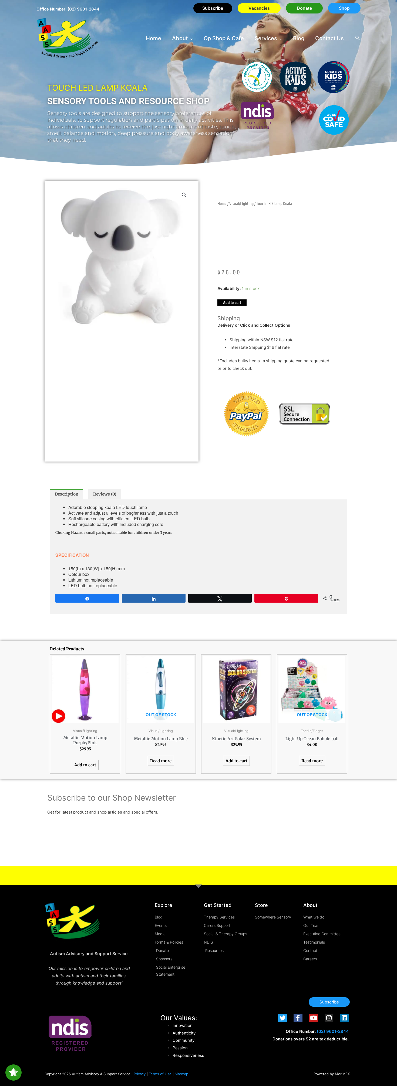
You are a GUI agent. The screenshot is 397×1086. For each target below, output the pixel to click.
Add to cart (232, 302)
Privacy (140, 1074)
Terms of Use (160, 1074)
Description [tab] (66, 494)
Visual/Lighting (241, 203)
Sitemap (181, 1074)
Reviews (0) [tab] (104, 494)
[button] (304, 8)
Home (222, 203)
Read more (160, 760)
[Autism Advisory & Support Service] (67, 37)
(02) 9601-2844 (83, 9)
